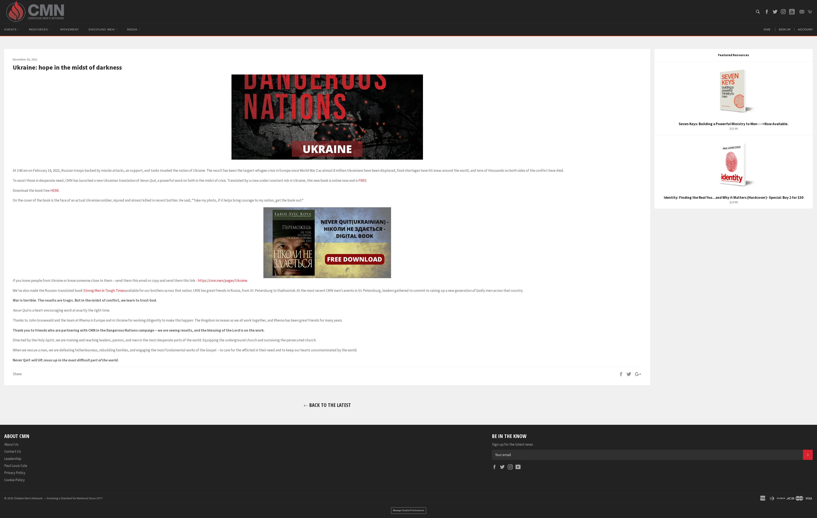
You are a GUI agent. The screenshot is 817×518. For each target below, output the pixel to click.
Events (10, 29)
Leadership (12, 458)
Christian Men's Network (28, 498)
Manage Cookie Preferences (408, 510)
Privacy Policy (14, 472)
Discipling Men (102, 29)
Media (133, 29)
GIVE (767, 29)
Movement (69, 29)
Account (805, 29)
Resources (39, 29)
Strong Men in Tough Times (104, 290)
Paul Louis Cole (15, 465)
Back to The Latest (329, 405)
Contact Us (12, 451)
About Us (11, 444)
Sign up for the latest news (512, 444)
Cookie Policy (14, 480)
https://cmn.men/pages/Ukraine (222, 280)
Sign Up (785, 29)
